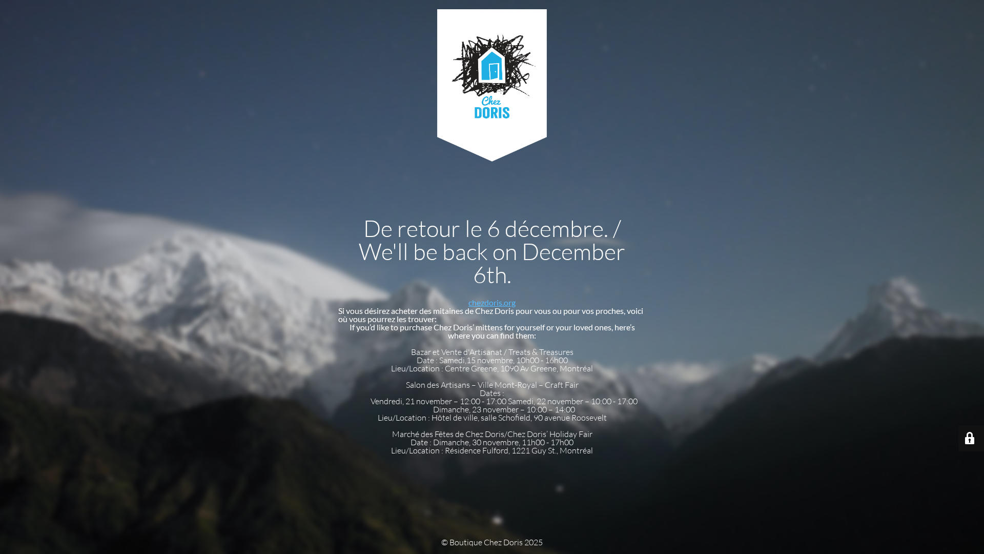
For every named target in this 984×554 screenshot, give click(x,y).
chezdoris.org (492, 302)
